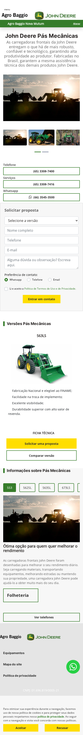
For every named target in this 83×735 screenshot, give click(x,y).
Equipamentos (13, 653)
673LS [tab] (66, 488)
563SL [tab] (47, 488)
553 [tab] (9, 488)
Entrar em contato (41, 299)
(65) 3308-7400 (44, 171)
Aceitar (21, 728)
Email (56, 279)
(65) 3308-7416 (44, 184)
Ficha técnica (44, 433)
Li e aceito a (43, 288)
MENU (7, 9)
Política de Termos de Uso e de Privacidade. (50, 288)
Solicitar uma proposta (41, 444)
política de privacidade (50, 716)
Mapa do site (12, 664)
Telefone (37, 279)
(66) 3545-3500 (43, 197)
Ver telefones (44, 617)
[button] (7, 101)
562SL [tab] (27, 488)
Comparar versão (41, 456)
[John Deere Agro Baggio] (39, 16)
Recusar (62, 728)
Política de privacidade (19, 675)
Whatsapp (15, 279)
